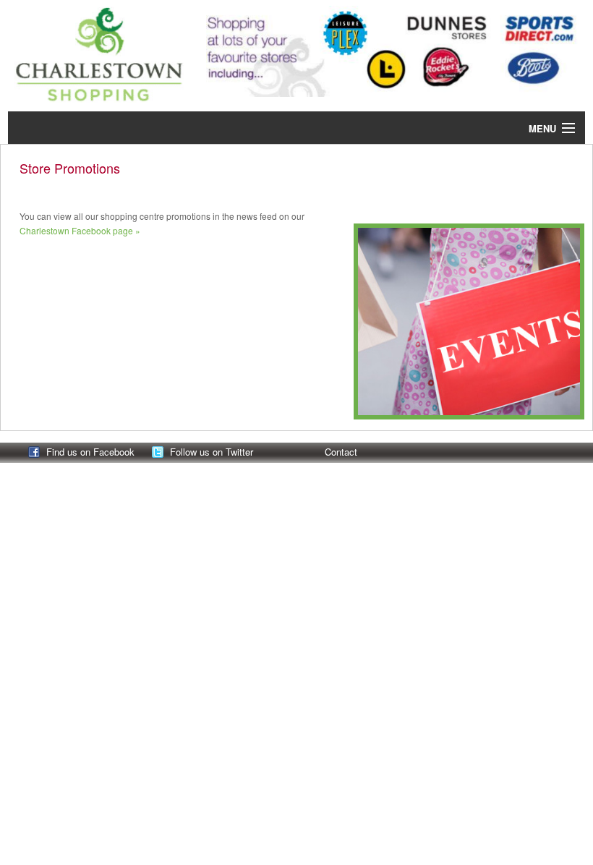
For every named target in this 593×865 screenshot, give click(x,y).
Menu (542, 128)
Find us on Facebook (90, 452)
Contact (341, 452)
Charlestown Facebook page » (80, 230)
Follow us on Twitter (211, 452)
